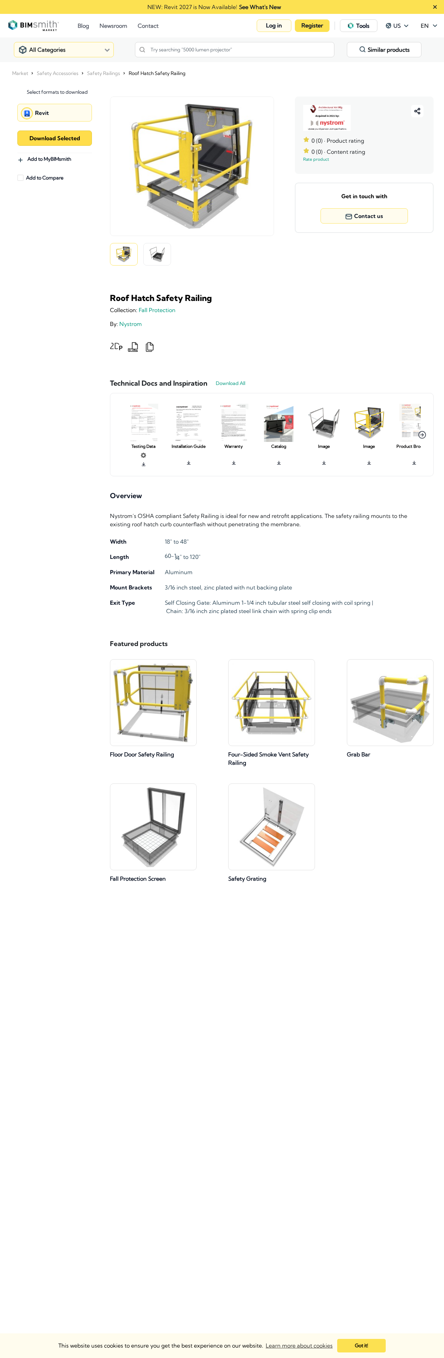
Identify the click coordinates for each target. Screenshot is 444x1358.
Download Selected (54, 138)
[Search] (142, 49)
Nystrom (130, 323)
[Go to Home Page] (43, 25)
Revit (42, 112)
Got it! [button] (361, 1345)
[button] (274, 25)
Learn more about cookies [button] (299, 1345)
